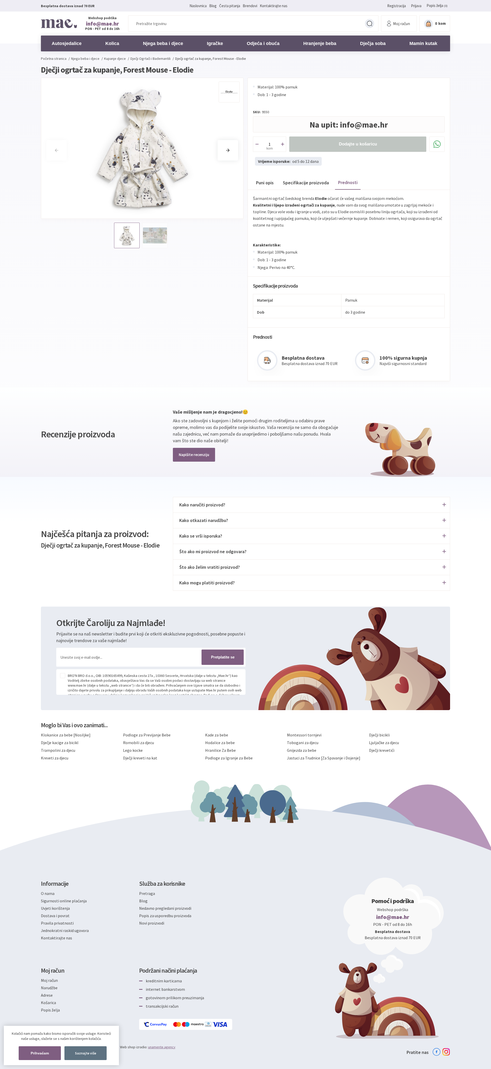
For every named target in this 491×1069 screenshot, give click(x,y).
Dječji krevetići (381, 750)
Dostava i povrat (55, 915)
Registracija (396, 5)
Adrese (47, 995)
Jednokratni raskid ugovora (65, 930)
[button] (228, 150)
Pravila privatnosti (57, 923)
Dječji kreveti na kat (140, 757)
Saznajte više (85, 1053)
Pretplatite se (223, 657)
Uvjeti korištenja (55, 908)
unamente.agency (161, 1047)
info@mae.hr (102, 23)
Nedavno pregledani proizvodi (165, 908)
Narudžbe (49, 987)
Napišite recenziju (194, 454)
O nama (47, 893)
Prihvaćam (40, 1053)
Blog (213, 5)
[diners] (208, 1024)
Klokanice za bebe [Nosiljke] (66, 734)
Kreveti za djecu (54, 757)
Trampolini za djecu (58, 750)
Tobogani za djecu (302, 742)
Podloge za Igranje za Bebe (229, 757)
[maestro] (193, 1024)
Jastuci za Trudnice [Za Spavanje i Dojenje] (323, 757)
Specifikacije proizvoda (306, 183)
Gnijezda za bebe (301, 750)
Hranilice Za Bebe (220, 750)
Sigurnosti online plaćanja (64, 900)
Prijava (416, 5)
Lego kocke (133, 750)
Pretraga (369, 23)
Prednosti (348, 182)
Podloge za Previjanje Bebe (147, 734)
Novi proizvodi (151, 923)
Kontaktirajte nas (273, 5)
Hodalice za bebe (220, 742)
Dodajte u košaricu (358, 144)
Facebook (436, 1052)
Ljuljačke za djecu (384, 742)
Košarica (48, 1002)
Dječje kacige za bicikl (60, 742)
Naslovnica (198, 5)
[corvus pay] (155, 1024)
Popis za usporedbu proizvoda (165, 915)
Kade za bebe (216, 734)
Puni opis (265, 183)
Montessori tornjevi (304, 734)
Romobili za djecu (138, 742)
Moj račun (49, 980)
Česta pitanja (229, 5)
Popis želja (50, 1010)
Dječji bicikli (379, 734)
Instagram (446, 1052)
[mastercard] (177, 1024)
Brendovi (250, 5)
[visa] (220, 1024)
